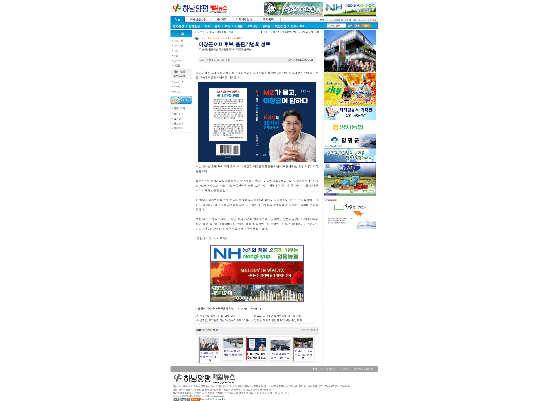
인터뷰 (266, 26)
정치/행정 (178, 26)
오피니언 (252, 26)
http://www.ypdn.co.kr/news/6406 (225, 38)
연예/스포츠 (297, 26)
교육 (227, 26)
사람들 (239, 26)
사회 (207, 26)
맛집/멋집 (280, 26)
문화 (217, 26)
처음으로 (199, 32)
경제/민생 (194, 26)
